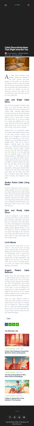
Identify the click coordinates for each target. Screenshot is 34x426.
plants (11, 251)
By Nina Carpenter (12, 53)
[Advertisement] (17, 25)
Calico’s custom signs (16, 117)
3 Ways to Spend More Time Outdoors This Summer (14, 399)
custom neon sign (11, 150)
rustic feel (26, 188)
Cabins (8, 318)
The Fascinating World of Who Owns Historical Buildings (15, 375)
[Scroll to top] (33, 425)
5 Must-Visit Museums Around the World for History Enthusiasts (16, 352)
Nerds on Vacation (23, 53)
